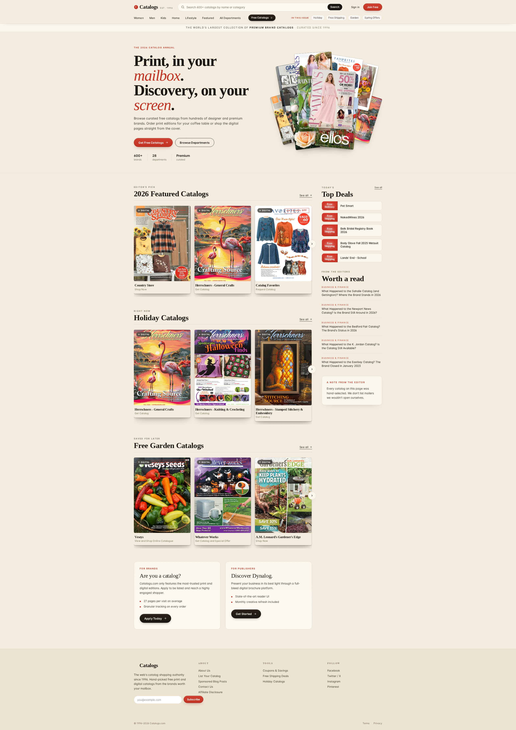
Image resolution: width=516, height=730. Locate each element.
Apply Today (153, 618)
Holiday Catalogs (274, 681)
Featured (208, 18)
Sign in (355, 7)
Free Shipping (336, 17)
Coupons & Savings (275, 670)
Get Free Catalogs (151, 142)
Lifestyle (191, 18)
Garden (354, 17)
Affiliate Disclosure (210, 692)
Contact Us (205, 686)
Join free (372, 7)
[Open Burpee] (358, 116)
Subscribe (193, 699)
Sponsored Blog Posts (212, 681)
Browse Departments (195, 142)
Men (152, 18)
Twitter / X (334, 676)
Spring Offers (372, 17)
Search (334, 6)
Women (139, 18)
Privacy (377, 723)
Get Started (244, 614)
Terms (366, 723)
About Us (204, 670)
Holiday (317, 17)
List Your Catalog (209, 676)
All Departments (230, 18)
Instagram (333, 681)
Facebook (333, 670)
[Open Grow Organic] (332, 99)
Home (176, 18)
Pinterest (333, 686)
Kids (163, 18)
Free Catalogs (260, 17)
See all (304, 195)
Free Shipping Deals (276, 676)
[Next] (312, 244)
